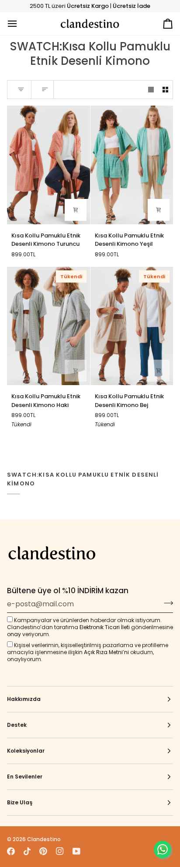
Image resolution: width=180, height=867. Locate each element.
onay (14, 634)
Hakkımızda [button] (24, 699)
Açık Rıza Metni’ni (106, 652)
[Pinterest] (43, 851)
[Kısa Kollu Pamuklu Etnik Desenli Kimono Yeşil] (131, 165)
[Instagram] (60, 851)
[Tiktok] (27, 851)
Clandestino (44, 839)
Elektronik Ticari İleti (105, 627)
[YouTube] (76, 851)
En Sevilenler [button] (24, 776)
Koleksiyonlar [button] (26, 750)
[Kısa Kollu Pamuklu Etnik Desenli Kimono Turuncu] (48, 165)
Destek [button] (17, 725)
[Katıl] (166, 603)
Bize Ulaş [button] (19, 802)
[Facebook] (11, 851)
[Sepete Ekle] (76, 210)
